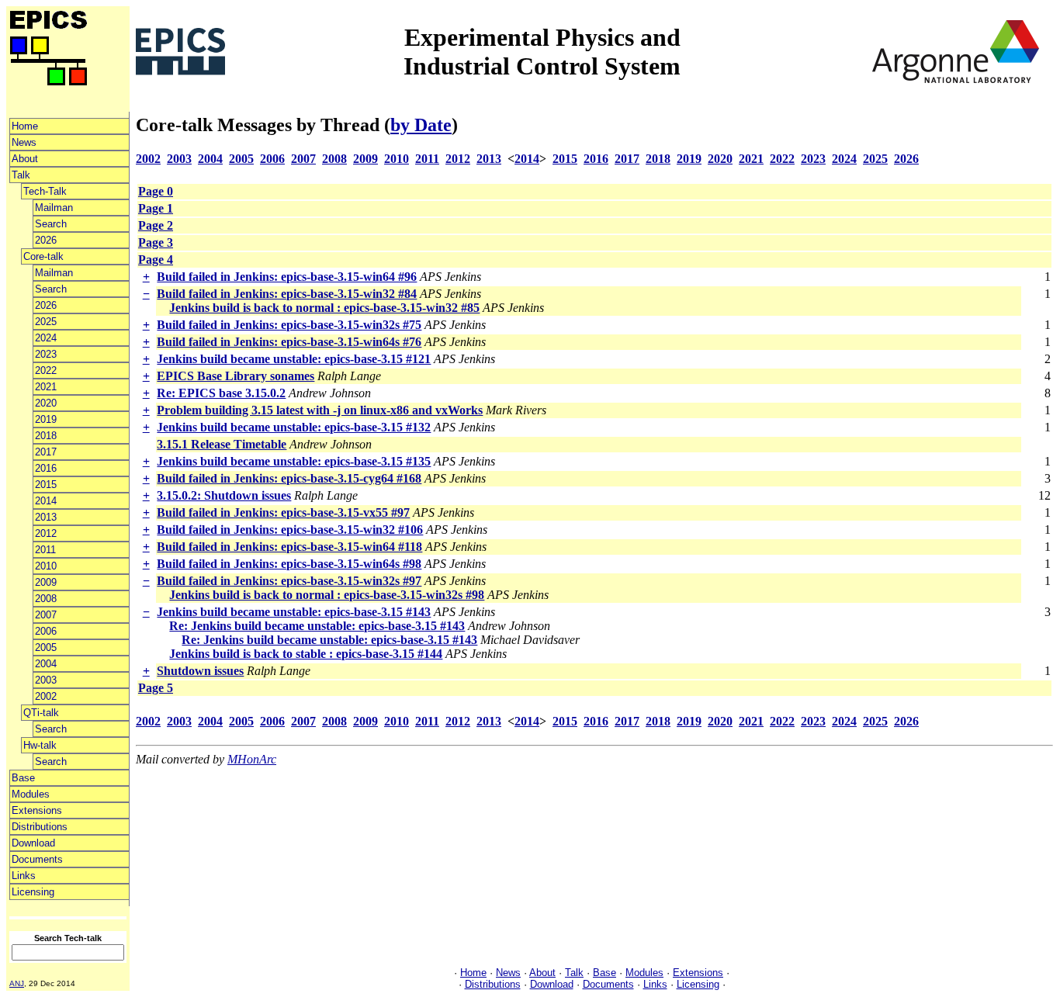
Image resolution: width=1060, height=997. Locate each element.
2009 (46, 582)
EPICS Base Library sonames (235, 376)
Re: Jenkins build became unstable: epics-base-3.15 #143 (317, 625)
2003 (46, 680)
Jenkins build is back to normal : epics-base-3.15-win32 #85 (324, 307)
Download (33, 843)
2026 (46, 240)
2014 (46, 501)
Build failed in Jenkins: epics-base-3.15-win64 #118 (289, 546)
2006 (46, 631)
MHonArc (251, 759)
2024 (46, 338)
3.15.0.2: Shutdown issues (224, 495)
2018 (46, 435)
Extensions (37, 810)
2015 (46, 484)
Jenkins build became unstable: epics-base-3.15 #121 (294, 358)
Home (25, 126)
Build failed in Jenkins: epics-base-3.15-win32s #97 (289, 580)
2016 (46, 468)
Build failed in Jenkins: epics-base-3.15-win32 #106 (290, 529)
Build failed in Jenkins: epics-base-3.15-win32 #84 (287, 293)
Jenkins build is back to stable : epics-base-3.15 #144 (305, 653)
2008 (46, 598)
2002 (46, 696)
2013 (46, 517)
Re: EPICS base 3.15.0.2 (221, 393)
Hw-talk (40, 745)
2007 (46, 615)
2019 (46, 419)
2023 (46, 354)
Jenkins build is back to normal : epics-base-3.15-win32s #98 (326, 594)
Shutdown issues (200, 670)
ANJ (16, 983)
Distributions (40, 827)
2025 (46, 321)
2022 (46, 370)
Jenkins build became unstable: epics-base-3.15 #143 (294, 611)
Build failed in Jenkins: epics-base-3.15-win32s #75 (289, 324)
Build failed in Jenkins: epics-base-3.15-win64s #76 (289, 341)
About (25, 158)
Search (51, 224)
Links (24, 875)
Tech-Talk (45, 191)
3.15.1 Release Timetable (221, 444)
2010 (46, 566)
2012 (46, 533)
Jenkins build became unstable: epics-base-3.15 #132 (294, 427)
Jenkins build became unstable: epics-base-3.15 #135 (294, 461)
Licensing (33, 892)
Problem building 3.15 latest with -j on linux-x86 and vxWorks (320, 410)
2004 (46, 664)
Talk (21, 175)
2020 (46, 403)
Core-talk (43, 256)
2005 (46, 647)
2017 (46, 452)
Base (23, 778)
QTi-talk (41, 712)
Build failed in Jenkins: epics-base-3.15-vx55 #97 (283, 512)
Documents (37, 859)
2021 (46, 387)
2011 (45, 550)
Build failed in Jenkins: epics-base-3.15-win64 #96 (287, 276)
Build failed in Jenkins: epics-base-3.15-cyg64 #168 (289, 478)
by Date (421, 125)
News (24, 142)
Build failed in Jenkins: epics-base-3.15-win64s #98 (289, 563)
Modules (31, 794)
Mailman (54, 207)
